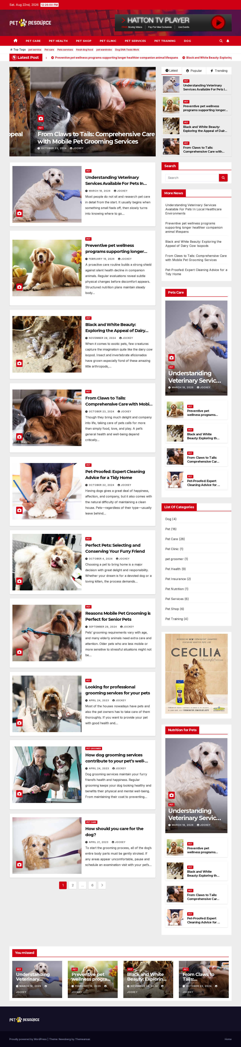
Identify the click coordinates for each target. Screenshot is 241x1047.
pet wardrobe (104, 49)
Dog (187, 41)
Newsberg (65, 1039)
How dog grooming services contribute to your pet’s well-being (115, 761)
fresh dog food (84, 49)
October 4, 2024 (101, 558)
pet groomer (93, 748)
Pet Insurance (175, 579)
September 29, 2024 (103, 626)
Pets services (65, 49)
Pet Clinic (108, 41)
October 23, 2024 (102, 411)
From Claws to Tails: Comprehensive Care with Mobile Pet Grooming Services (206, 151)
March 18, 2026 (100, 190)
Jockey (57, 148)
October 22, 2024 (33, 148)
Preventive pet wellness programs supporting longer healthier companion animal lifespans (204, 112)
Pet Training (165, 41)
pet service (34, 49)
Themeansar (82, 1039)
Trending (220, 71)
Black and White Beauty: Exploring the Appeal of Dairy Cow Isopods (205, 131)
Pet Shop (84, 41)
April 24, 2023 (99, 700)
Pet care (49, 49)
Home (228, 1039)
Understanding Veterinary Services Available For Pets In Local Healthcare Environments (205, 91)
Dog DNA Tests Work (127, 49)
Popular (196, 71)
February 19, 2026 (102, 258)
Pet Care (33, 41)
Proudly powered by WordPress (28, 1039)
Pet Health (58, 41)
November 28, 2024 (103, 338)
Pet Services (135, 41)
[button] (221, 41)
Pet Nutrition (174, 589)
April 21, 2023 (99, 842)
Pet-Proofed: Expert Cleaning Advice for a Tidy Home (76, 137)
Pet (20, 128)
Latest (173, 70)
